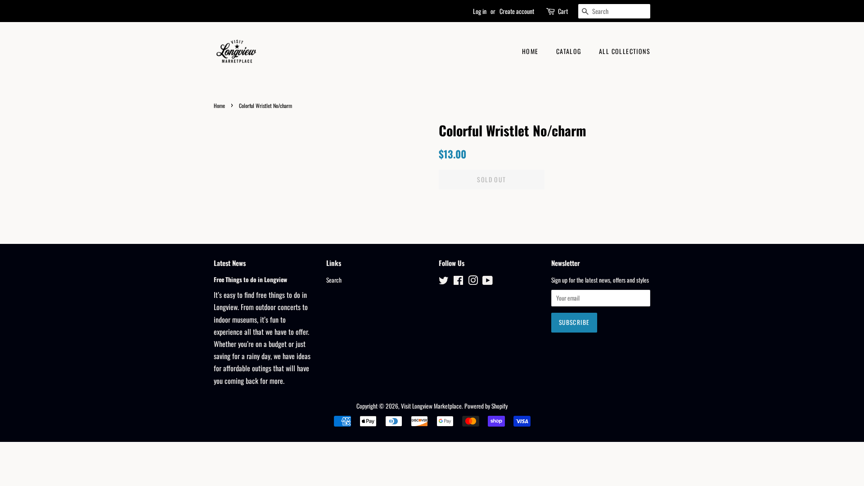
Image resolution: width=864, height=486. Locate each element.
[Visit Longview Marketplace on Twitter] (444, 281)
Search (334, 279)
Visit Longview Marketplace (431, 405)
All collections (624, 51)
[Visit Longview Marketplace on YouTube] (487, 281)
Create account (517, 11)
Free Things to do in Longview (250, 279)
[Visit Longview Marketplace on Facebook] (458, 281)
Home (530, 51)
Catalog (568, 51)
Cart (563, 11)
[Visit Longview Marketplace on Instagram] (473, 281)
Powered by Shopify (486, 405)
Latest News (230, 263)
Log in (479, 11)
